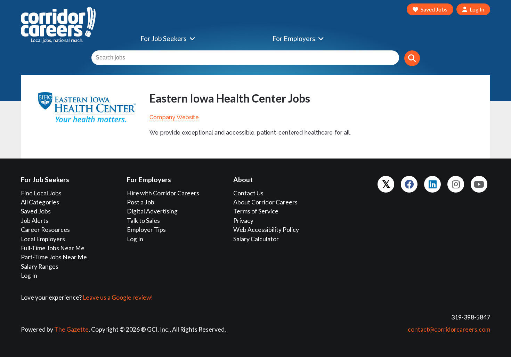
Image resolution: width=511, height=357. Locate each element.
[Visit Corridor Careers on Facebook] (409, 184)
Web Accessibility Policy (266, 229)
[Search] (412, 58)
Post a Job (140, 202)
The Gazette (71, 329)
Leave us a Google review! (118, 297)
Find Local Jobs (41, 193)
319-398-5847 (470, 317)
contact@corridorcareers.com (449, 329)
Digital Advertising (152, 211)
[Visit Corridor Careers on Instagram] (455, 184)
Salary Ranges (39, 266)
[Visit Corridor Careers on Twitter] (386, 184)
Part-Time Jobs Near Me (54, 257)
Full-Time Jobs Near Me (52, 248)
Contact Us (248, 193)
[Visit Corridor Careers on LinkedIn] (432, 184)
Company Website (174, 117)
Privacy (243, 220)
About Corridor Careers (265, 202)
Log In (29, 275)
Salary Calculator (256, 239)
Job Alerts (34, 220)
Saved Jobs (36, 211)
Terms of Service (255, 211)
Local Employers (43, 239)
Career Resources (45, 229)
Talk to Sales (143, 220)
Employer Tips (146, 229)
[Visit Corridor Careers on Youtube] (479, 184)
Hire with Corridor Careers (163, 193)
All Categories (40, 202)
